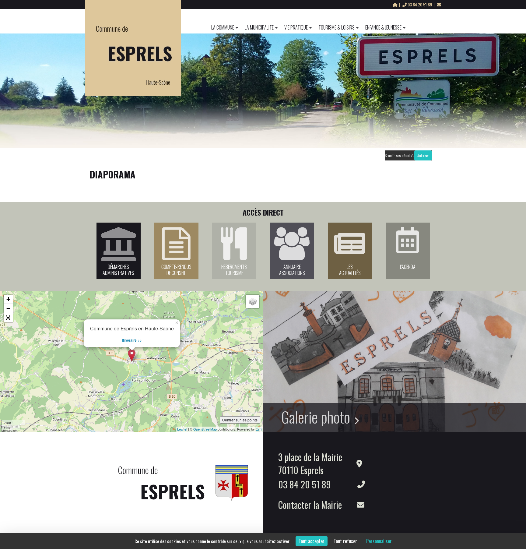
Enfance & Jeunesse (383, 27)
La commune (222, 27)
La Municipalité (259, 27)
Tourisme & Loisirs (336, 27)
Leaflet (182, 429)
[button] (8, 317)
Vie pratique (296, 27)
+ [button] (8, 299)
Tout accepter (311, 541)
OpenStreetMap (205, 429)
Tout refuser (345, 541)
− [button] (8, 308)
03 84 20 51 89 (420, 4)
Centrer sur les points (240, 419)
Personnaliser (379, 541)
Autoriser (423, 155)
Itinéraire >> (132, 340)
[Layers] (252, 301)
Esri (258, 429)
